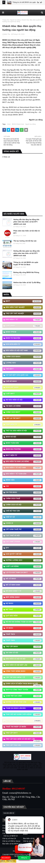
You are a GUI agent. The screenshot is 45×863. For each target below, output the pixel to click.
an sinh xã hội (20, 653)
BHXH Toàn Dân (20, 443)
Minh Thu (7, 34)
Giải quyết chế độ (20, 554)
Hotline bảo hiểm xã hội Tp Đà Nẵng (26, 282)
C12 (20, 486)
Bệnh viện (20, 480)
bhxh (9, 124)
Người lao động (15, 20)
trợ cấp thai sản (20, 745)
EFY (20, 548)
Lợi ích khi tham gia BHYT (20, 572)
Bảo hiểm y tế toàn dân (20, 474)
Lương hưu (20, 363)
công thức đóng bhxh (20, 671)
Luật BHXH (20, 326)
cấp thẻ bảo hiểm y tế (20, 677)
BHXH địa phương (20, 449)
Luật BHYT (20, 394)
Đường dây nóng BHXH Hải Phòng (26, 272)
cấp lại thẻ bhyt (20, 418)
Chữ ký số (20, 517)
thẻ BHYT (20, 369)
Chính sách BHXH (20, 357)
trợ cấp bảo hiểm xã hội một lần (20, 739)
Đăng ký (24, 858)
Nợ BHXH (20, 603)
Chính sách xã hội (20, 505)
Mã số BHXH (20, 579)
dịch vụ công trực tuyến (20, 690)
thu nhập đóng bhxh (20, 720)
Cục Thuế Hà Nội (20, 535)
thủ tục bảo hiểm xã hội (20, 431)
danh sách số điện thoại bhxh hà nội (22, 684)
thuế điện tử (20, 424)
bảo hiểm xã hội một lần (20, 665)
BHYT (20, 301)
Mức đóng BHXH (20, 597)
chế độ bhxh (20, 381)
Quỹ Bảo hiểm (20, 616)
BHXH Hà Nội (20, 437)
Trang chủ (5, 20)
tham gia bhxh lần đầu (20, 708)
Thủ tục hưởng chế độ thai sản (24, 241)
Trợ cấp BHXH (20, 646)
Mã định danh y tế (20, 591)
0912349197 (6, 858)
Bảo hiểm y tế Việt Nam (20, 468)
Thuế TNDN (20, 640)
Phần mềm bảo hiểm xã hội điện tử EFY (26, 232)
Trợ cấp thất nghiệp (20, 313)
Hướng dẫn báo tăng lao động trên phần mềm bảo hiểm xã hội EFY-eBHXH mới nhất (26, 222)
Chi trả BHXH (20, 492)
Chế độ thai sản (20, 511)
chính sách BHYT (20, 412)
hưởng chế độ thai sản (20, 702)
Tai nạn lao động (20, 406)
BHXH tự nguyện (20, 338)
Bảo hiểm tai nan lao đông (20, 461)
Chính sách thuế (20, 498)
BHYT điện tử (20, 455)
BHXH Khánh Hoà (18, 124)
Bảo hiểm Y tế (20, 320)
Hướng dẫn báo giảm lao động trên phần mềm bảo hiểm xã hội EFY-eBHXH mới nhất (26, 253)
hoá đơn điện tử (20, 344)
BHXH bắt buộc (20, 387)
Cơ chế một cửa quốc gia (20, 375)
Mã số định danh (20, 585)
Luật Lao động (20, 566)
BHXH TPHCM (20, 332)
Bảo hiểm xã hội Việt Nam (20, 350)
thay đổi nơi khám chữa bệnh (20, 714)
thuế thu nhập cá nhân (20, 727)
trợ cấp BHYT (20, 733)
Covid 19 (20, 523)
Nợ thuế (20, 609)
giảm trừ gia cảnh (20, 696)
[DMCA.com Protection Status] (8, 862)
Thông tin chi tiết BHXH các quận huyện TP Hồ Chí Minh (25, 263)
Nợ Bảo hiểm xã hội (20, 400)
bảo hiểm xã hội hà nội (20, 659)
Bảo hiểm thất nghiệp (20, 307)
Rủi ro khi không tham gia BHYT (20, 622)
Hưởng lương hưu (20, 560)
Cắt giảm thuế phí (20, 529)
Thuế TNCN (20, 634)
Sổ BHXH (20, 628)
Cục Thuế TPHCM (20, 542)
